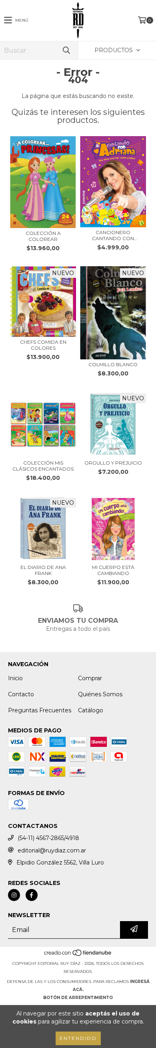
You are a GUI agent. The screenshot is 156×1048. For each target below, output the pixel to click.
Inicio (15, 678)
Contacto (21, 694)
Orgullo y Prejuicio (113, 463)
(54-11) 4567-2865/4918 (48, 838)
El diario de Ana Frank (43, 570)
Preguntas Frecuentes (39, 710)
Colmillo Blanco (113, 364)
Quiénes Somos (100, 694)
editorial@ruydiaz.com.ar (52, 850)
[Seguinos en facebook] (32, 895)
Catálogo (90, 710)
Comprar (90, 678)
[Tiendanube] (78, 955)
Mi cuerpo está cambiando (113, 570)
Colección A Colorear (43, 236)
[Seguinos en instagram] (14, 895)
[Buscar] (66, 50)
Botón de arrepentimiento (78, 997)
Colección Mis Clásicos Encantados (43, 466)
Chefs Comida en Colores (43, 345)
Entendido (78, 1038)
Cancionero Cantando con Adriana (113, 235)
